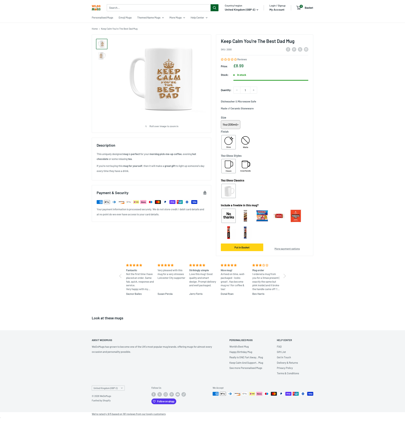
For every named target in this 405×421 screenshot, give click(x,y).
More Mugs (175, 17)
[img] (140, 265)
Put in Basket (241, 247)
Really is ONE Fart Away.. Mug (246, 357)
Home (95, 28)
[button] (229, 59)
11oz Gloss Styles (231, 155)
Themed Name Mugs (148, 17)
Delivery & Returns (287, 362)
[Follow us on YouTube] (177, 394)
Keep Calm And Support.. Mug (246, 362)
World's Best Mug (239, 346)
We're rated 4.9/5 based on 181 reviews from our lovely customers (129, 413)
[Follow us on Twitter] (159, 394)
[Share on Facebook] (288, 49)
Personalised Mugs (102, 17)
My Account (276, 9)
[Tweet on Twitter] (300, 49)
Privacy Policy (285, 367)
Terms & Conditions (288, 373)
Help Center (197, 17)
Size (223, 117)
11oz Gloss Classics (232, 180)
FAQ (279, 346)
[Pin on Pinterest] (294, 49)
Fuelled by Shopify (101, 400)
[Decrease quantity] (237, 90)
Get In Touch (284, 357)
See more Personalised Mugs (245, 367)
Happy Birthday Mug (240, 351)
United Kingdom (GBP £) (105, 388)
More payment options (287, 248)
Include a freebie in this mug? (240, 205)
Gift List (281, 351)
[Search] (214, 7)
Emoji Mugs (125, 17)
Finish (225, 131)
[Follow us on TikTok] (183, 394)
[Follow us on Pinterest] (171, 394)
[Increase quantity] (253, 90)
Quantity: (226, 90)
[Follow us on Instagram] (165, 394)
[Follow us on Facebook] (153, 394)
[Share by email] (306, 49)
